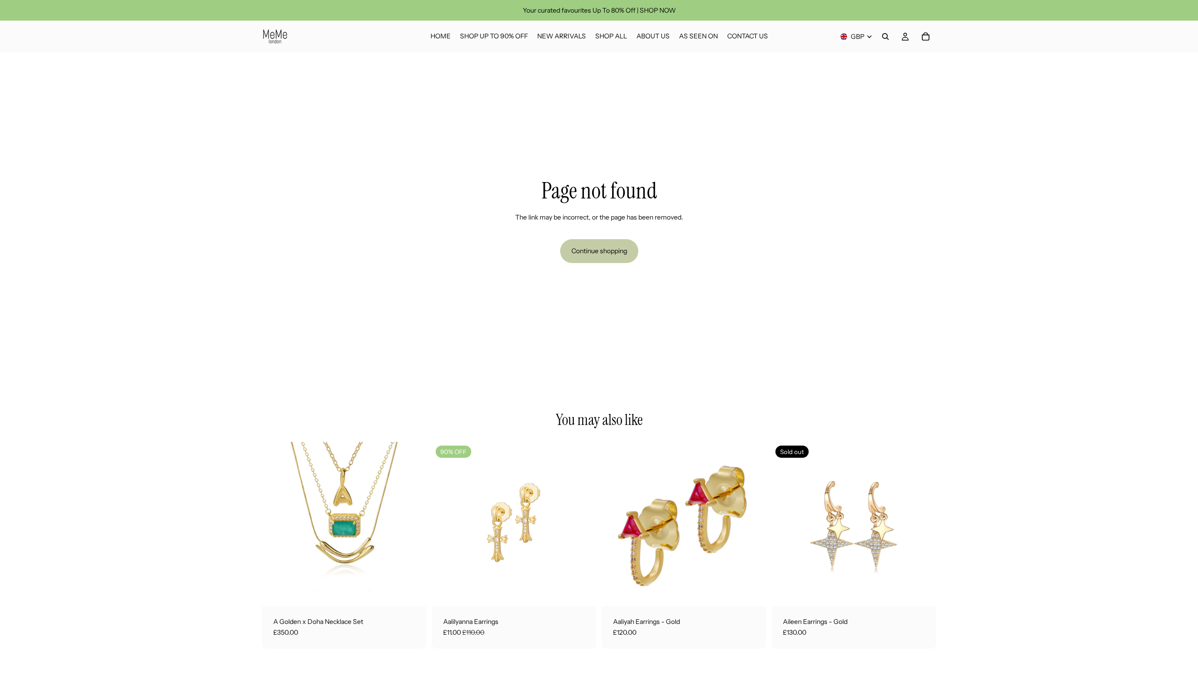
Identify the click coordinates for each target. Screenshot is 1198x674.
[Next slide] (412, 523)
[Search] (885, 36)
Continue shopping (599, 251)
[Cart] (925, 36)
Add (419, 591)
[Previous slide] (276, 523)
